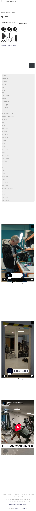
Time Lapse (5, 185)
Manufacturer (5, 197)
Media (3, 191)
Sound (3, 173)
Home (2, 12)
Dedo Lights (5, 96)
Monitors (4, 161)
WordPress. (25, 508)
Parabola (17, 508)
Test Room (5, 176)
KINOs (4, 99)
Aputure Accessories (8, 113)
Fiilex (3, 122)
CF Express (5, 78)
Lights (6, 12)
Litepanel (5, 128)
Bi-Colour (5, 108)
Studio (4, 146)
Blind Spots (5, 102)
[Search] (32, 65)
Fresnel (4, 140)
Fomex (4, 125)
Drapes (4, 179)
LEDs (10, 12)
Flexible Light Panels (8, 116)
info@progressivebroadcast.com (18, 504)
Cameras (4, 81)
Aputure (4, 119)
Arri (3, 93)
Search (3, 62)
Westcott (5, 134)
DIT (3, 164)
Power (3, 170)
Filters (3, 152)
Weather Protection (7, 188)
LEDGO (4, 131)
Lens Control (5, 155)
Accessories (5, 149)
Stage (3, 143)
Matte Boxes (5, 158)
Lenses (4, 84)
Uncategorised (6, 200)
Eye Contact (5, 182)
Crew (3, 194)
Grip (3, 87)
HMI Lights (5, 105)
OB (2, 167)
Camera (4, 75)
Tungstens (5, 137)
